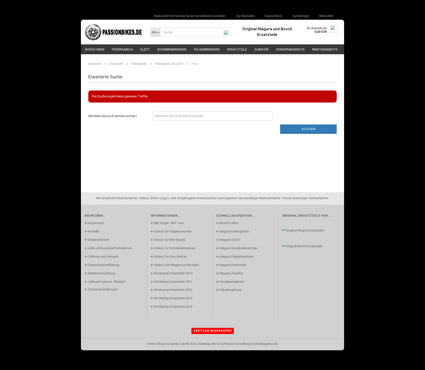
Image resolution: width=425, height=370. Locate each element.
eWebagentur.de (266, 344)
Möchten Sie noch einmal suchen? (112, 116)
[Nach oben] (411, 362)
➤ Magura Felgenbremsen (234, 256)
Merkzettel (325, 16)
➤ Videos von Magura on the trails (175, 265)
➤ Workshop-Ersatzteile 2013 (171, 298)
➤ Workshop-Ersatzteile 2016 (171, 306)
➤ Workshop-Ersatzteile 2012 (171, 290)
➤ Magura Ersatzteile (231, 265)
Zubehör (261, 49)
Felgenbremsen (207, 49)
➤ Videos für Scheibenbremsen (173, 248)
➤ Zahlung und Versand (101, 256)
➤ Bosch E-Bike (227, 223)
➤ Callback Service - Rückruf (105, 281)
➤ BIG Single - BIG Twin (167, 223)
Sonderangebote (290, 49)
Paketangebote (324, 49)
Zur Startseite (244, 16)
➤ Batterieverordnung (100, 273)
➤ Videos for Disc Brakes (169, 256)
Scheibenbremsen (171, 49)
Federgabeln (122, 49)
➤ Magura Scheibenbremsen (236, 248)
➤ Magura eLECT (228, 240)
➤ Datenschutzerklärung (102, 265)
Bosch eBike (95, 49)
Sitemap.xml (207, 344)
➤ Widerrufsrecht (97, 240)
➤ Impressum (94, 223)
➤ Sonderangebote (230, 281)
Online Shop (156, 344)
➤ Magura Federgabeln (232, 231)
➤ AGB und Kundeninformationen (108, 248)
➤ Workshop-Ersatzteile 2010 (171, 273)
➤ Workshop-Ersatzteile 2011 (171, 281)
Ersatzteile (237, 49)
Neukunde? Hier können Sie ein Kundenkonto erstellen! (189, 16)
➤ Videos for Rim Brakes (168, 240)
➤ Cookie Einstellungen (101, 289)
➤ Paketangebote (228, 290)
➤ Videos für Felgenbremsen (171, 231)
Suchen (309, 129)
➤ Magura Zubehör (229, 273)
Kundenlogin (300, 16)
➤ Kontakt (92, 231)
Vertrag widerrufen (213, 331)
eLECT (145, 49)
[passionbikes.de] (114, 32)
